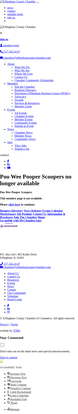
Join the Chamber (25, 86)
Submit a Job (22, 148)
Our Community (16, 292)
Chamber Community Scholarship (34, 80)
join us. (11, 17)
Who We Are (22, 70)
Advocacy (20, 96)
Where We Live (24, 73)
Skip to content (8, 357)
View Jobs (20, 145)
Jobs (9, 142)
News (10, 129)
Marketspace (8, 214)
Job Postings (24, 214)
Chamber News (23, 132)
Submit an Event (24, 126)
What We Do (22, 67)
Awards (19, 99)
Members (12, 83)
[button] (1, 361)
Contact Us (21, 77)
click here (14, 204)
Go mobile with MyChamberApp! (21, 220)
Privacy (4, 324)
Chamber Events (24, 116)
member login (15, 14)
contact (11, 11)
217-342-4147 (11, 51)
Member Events (24, 119)
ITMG (16, 330)
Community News (25, 139)
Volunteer (12, 296)
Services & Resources (27, 103)
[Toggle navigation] (37, 2)
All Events (21, 112)
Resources (13, 279)
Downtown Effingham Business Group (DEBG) (42, 93)
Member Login (23, 106)
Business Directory (25, 90)
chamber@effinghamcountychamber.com (27, 57)
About (11, 63)
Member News (23, 135)
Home (41, 217)
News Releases (33, 210)
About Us (13, 273)
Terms (14, 324)
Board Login (14, 299)
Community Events (26, 122)
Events (11, 109)
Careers (11, 289)
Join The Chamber (25, 217)
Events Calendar (52, 210)
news (10, 7)
